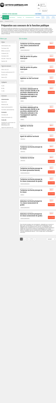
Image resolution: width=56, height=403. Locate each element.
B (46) (2, 88)
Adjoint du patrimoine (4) (7, 127)
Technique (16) (5, 48)
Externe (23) (4, 74)
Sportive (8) (4, 61)
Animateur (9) (4, 114)
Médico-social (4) (5, 50)
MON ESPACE (44, 11)
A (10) (2, 85)
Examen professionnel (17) (7, 72)
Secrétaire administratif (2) (7, 109)
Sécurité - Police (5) (6, 58)
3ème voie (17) (5, 69)
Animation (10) (4, 56)
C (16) (2, 91)
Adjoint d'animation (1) (6, 117)
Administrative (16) (5, 45)
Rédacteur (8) (4, 104)
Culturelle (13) (4, 53)
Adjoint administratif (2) (6, 107)
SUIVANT (50, 239)
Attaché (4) (4, 102)
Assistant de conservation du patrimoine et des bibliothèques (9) (8, 124)
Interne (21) (4, 77)
